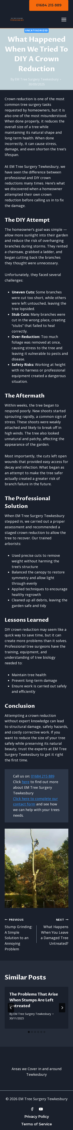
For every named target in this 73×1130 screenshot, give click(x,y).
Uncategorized (36, 30)
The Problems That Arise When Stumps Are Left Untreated (33, 1000)
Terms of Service (36, 1124)
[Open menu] (63, 19)
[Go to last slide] (11, 1007)
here (25, 781)
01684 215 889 (49, 5)
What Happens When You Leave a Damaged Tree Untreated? (54, 932)
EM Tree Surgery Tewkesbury (37, 79)
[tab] (29, 1032)
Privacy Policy (36, 1116)
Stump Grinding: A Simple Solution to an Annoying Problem (18, 934)
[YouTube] (41, 1109)
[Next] (62, 1007)
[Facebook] (32, 1109)
